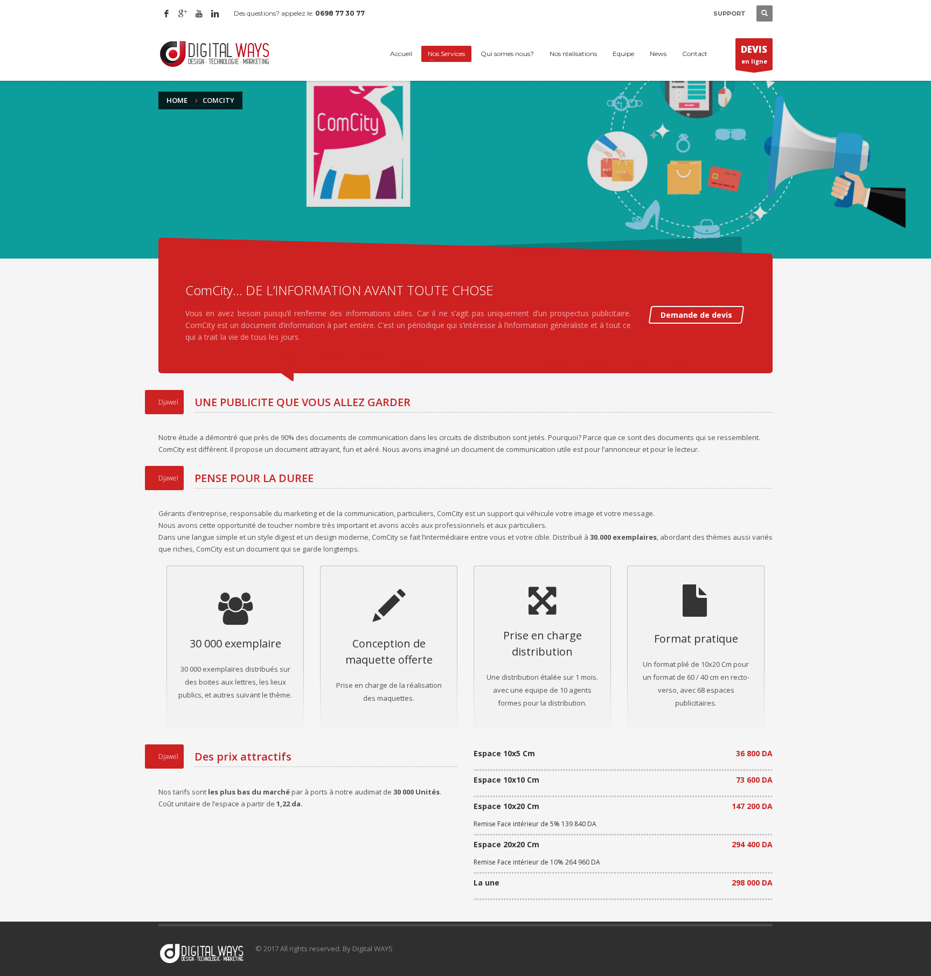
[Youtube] (199, 13)
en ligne (754, 54)
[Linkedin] (215, 13)
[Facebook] (166, 13)
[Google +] (183, 13)
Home (176, 100)
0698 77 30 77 (340, 13)
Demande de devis (696, 315)
